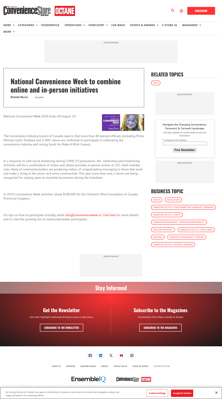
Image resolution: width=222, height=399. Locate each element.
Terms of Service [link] (141, 366)
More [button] (7, 31)
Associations (173, 199)
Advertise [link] (70, 366)
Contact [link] (105, 366)
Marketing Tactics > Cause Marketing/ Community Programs (183, 207)
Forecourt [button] (96, 25)
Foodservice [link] (50, 25)
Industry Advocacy (163, 229)
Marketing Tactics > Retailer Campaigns (173, 244)
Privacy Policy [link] (120, 366)
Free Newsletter (184, 150)
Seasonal (158, 237)
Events (156, 199)
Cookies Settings (162, 366)
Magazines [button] (190, 25)
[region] (111, 393)
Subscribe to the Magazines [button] (160, 327)
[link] (90, 355)
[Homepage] (39, 11)
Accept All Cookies (182, 393)
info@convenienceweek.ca (83, 215)
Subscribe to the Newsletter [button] (61, 327)
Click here (109, 215)
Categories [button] (26, 25)
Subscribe (201, 11)
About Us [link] (56, 366)
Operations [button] (73, 25)
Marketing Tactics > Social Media (196, 229)
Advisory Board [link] (88, 366)
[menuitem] (10, 25)
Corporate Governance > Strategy (186, 237)
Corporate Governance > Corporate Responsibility (179, 222)
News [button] (7, 25)
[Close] (216, 392)
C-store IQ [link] (169, 25)
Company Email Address (175, 140)
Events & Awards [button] (142, 25)
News (155, 82)
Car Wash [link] (118, 25)
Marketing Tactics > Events (167, 214)
